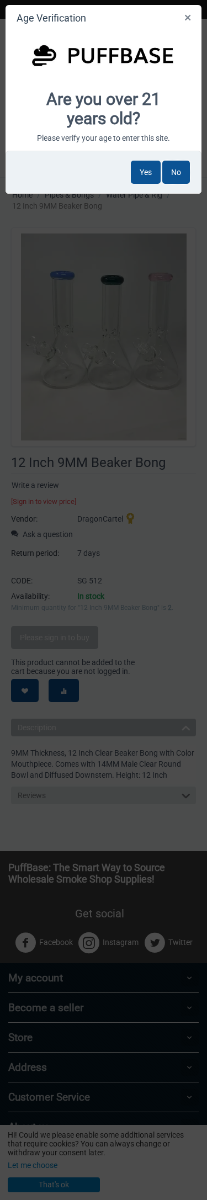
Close (188, 19)
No (176, 172)
